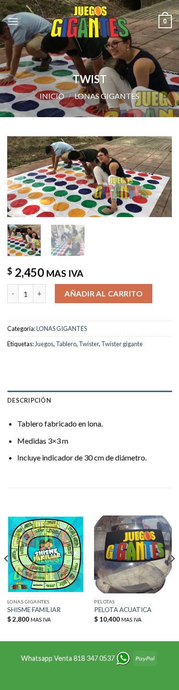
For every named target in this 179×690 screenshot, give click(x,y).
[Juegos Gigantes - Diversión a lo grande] (89, 21)
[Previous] (22, 178)
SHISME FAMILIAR (34, 609)
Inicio (52, 95)
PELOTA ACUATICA (122, 609)
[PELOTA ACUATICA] (133, 554)
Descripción (29, 400)
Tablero (66, 344)
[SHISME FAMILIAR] (46, 554)
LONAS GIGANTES (106, 95)
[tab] (89, 400)
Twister (89, 344)
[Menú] (13, 21)
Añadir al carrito (103, 293)
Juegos (44, 344)
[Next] (156, 178)
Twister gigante (122, 344)
